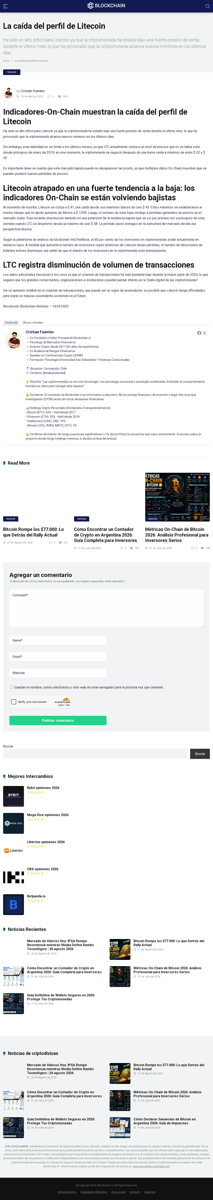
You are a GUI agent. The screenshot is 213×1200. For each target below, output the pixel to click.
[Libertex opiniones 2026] (13, 860)
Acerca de (11, 322)
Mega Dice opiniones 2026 (47, 815)
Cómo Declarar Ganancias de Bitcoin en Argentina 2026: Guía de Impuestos (165, 1121)
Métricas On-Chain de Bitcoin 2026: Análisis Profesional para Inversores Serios (176, 535)
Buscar (8, 746)
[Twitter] (204, 332)
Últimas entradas (32, 322)
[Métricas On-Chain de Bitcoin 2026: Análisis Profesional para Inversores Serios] (177, 497)
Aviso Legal (118, 1192)
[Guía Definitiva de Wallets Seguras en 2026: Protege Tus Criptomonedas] (13, 1013)
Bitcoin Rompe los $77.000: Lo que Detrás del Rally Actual (33, 532)
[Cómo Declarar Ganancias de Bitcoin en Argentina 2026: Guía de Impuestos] (120, 1137)
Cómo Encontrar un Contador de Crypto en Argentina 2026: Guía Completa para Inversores (105, 535)
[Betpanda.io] (13, 914)
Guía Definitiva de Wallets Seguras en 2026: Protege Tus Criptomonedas (61, 997)
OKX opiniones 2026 (42, 869)
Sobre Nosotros (67, 1192)
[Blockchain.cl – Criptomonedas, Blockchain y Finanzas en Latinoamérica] (106, 6)
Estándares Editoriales (94, 1192)
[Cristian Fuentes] (14, 347)
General (11, 72)
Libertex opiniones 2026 (46, 842)
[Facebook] (199, 332)
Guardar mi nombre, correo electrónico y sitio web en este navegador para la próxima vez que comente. (89, 687)
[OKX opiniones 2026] (13, 887)
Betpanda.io (36, 896)
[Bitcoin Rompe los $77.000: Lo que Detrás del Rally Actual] (35, 497)
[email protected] (54, 373)
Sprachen (150, 1192)
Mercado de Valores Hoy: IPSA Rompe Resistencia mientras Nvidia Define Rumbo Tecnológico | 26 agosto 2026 (60, 945)
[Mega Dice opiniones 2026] (13, 833)
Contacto (134, 1192)
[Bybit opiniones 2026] (13, 806)
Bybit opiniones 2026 (43, 788)
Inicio (6, 60)
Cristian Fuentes (33, 91)
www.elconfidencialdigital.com (151, 1166)
